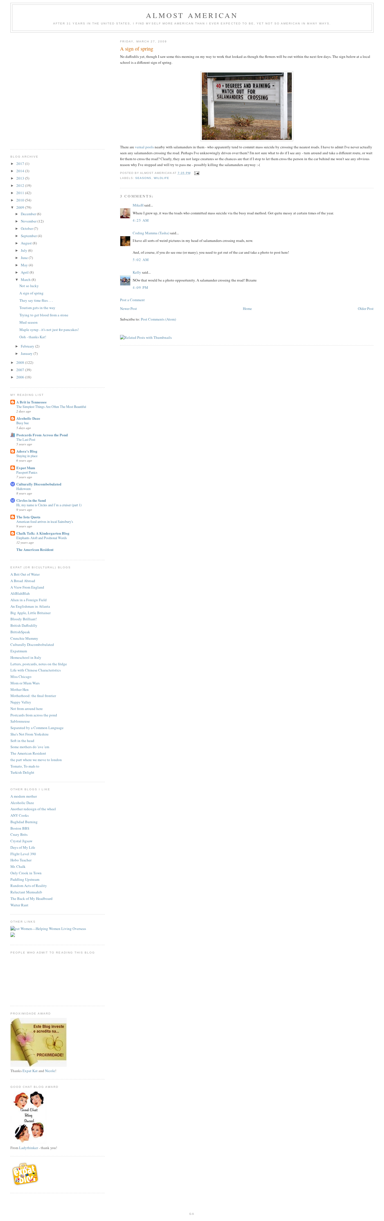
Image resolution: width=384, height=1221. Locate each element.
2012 (20, 185)
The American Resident (34, 549)
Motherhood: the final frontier (33, 695)
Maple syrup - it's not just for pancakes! (49, 329)
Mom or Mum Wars (25, 683)
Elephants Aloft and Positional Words (41, 537)
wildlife (161, 178)
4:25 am (141, 220)
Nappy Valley (20, 702)
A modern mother (23, 796)
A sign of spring (31, 293)
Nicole (50, 1070)
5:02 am (141, 259)
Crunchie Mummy (24, 638)
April (25, 272)
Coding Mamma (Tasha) (151, 232)
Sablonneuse (20, 721)
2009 (20, 207)
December (29, 213)
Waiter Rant (19, 904)
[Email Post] (197, 172)
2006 (20, 377)
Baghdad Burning (24, 821)
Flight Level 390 (23, 853)
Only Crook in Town (26, 872)
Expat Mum (25, 467)
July (24, 250)
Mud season (28, 322)
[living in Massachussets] (25, 1184)
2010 (20, 200)
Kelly (137, 272)
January (27, 353)
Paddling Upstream (24, 879)
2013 (20, 178)
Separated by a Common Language (37, 727)
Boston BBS (19, 828)
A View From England (27, 587)
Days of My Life (22, 847)
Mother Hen (19, 689)
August (27, 243)
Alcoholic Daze (28, 418)
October (27, 228)
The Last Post (25, 439)
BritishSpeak (20, 631)
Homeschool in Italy (25, 657)
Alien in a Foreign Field (28, 599)
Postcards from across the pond (33, 715)
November (29, 221)
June (25, 257)
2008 (20, 362)
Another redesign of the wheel (33, 808)
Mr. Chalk (18, 866)
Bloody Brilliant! (23, 618)
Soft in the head (22, 740)
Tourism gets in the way (37, 307)
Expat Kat (30, 1070)
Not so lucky (29, 285)
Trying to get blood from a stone (43, 314)
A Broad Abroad (22, 580)
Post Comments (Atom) (158, 319)
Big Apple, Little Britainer (30, 612)
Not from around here (26, 708)
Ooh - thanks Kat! (32, 336)
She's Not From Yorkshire (29, 734)
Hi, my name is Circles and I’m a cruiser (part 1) (49, 505)
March (26, 279)
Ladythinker (28, 1147)
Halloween (23, 488)
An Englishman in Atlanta (30, 606)
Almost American (192, 15)
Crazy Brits (19, 834)
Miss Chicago (20, 676)
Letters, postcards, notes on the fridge (38, 663)
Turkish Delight (22, 772)
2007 (20, 369)
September (29, 235)
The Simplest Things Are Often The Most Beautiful (51, 406)
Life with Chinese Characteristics (35, 670)
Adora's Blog (26, 451)
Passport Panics (26, 472)
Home (247, 308)
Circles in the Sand (31, 500)
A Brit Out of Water (25, 574)
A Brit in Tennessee (31, 402)
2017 (20, 163)
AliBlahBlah (20, 593)
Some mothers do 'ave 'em (29, 746)
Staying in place (26, 455)
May (25, 264)
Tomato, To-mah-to (24, 766)
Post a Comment (132, 299)
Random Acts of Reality (28, 885)
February (28, 346)
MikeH (138, 205)
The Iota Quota (28, 516)
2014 (20, 170)
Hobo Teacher (20, 860)
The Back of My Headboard (31, 898)
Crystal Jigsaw (21, 840)
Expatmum (18, 650)
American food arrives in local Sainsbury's (44, 521)
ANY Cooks (19, 815)
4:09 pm (140, 287)
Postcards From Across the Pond (42, 434)
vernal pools (144, 146)
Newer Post (128, 308)
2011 (20, 192)
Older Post (366, 308)
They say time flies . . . (36, 300)
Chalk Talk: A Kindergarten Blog (42, 533)
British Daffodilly (23, 625)
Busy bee (22, 423)
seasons (143, 178)
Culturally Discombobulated (38, 484)
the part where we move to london (36, 759)
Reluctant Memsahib (26, 892)
